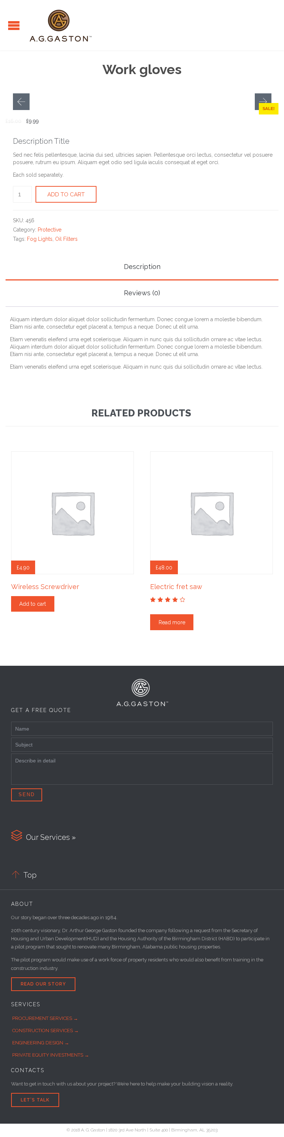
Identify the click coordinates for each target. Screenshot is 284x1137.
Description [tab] (142, 266)
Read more (172, 622)
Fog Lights (40, 239)
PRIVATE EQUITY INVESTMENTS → (50, 1055)
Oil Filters (66, 239)
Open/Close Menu (14, 25)
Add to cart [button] (32, 604)
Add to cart (66, 194)
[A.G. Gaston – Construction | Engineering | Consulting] (60, 25)
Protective (49, 230)
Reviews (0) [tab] (142, 293)
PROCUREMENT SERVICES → (45, 1018)
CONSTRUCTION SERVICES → (45, 1030)
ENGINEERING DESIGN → (40, 1042)
